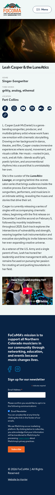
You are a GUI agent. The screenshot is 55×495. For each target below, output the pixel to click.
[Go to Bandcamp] (41, 108)
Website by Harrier (18, 479)
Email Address (15, 390)
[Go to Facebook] (5, 108)
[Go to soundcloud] (49, 108)
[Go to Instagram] (14, 108)
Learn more (24, 438)
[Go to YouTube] (23, 108)
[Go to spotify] (32, 108)
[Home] (12, 9)
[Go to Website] (5, 115)
